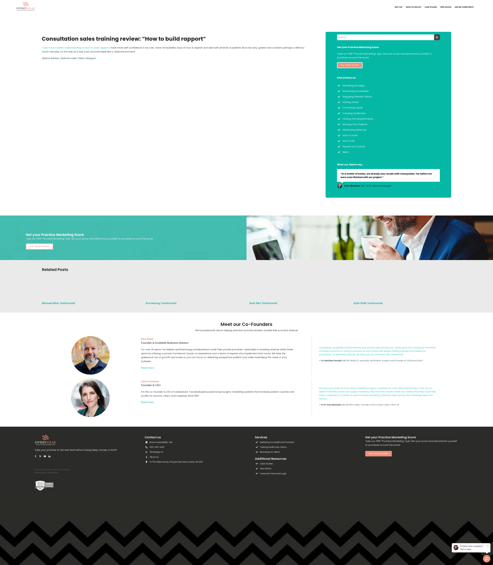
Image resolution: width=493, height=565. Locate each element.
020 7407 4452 (157, 447)
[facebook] (36, 456)
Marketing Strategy (354, 85)
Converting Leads (353, 107)
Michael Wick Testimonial (58, 303)
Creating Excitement (354, 113)
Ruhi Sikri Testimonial (263, 303)
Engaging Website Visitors (357, 96)
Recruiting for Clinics (270, 452)
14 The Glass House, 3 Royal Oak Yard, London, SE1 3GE (176, 461)
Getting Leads (351, 102)
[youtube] (45, 456)
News (346, 152)
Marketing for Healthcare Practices (277, 442)
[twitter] (40, 456)
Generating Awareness (356, 91)
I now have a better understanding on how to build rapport (75, 47)
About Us (154, 457)
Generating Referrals (354, 129)
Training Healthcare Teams (273, 447)
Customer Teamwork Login (273, 473)
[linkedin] (49, 456)
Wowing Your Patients (355, 124)
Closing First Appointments (358, 118)
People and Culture (354, 146)
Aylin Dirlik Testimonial (368, 303)
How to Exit (349, 140)
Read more (147, 367)
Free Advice (265, 468)
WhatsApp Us (156, 452)
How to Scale (350, 135)
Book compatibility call (161, 442)
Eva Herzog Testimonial (161, 303)
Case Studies (266, 463)
